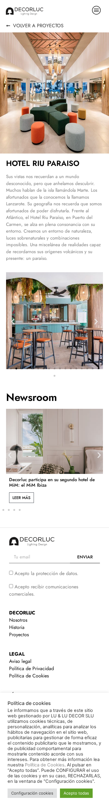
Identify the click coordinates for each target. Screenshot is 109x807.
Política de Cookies (44, 765)
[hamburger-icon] (96, 11)
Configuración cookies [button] (32, 793)
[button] (13, 321)
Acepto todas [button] (76, 793)
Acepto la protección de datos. (46, 573)
